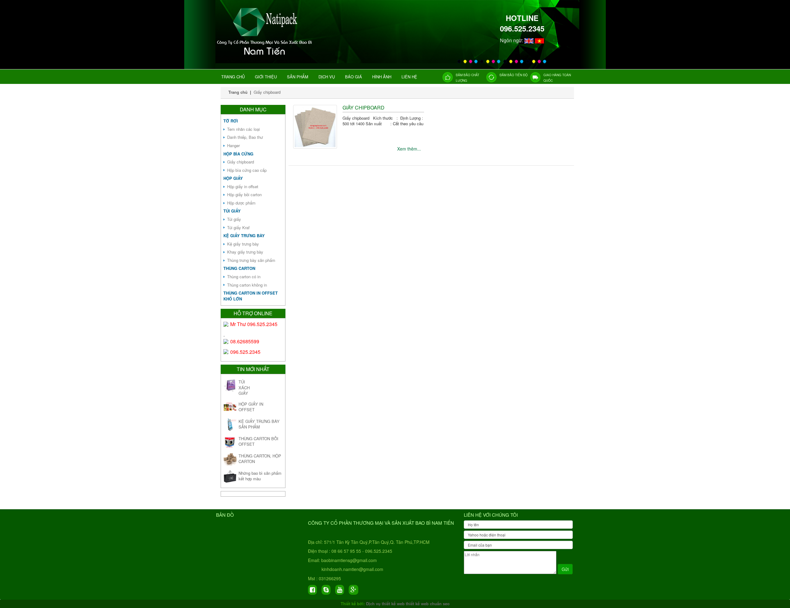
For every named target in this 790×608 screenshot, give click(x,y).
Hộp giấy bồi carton (244, 194)
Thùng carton (239, 268)
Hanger (233, 145)
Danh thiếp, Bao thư (245, 137)
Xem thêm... (409, 149)
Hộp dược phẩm (241, 203)
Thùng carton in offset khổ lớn (250, 296)
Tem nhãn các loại (243, 129)
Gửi (565, 569)
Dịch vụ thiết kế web (385, 603)
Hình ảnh (381, 77)
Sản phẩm (297, 77)
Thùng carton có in (243, 276)
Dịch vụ (326, 77)
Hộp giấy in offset (242, 186)
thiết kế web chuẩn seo (428, 603)
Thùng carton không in (247, 285)
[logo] (266, 55)
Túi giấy (232, 211)
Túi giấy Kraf (238, 227)
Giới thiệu (266, 77)
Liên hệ (409, 77)
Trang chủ (233, 77)
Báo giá (353, 77)
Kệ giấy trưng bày (244, 235)
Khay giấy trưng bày (245, 252)
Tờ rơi (230, 121)
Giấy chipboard (267, 92)
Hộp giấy (233, 178)
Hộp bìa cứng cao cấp (247, 170)
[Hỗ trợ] (226, 324)
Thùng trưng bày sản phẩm (251, 260)
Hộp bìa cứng (238, 154)
